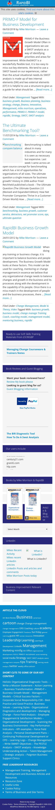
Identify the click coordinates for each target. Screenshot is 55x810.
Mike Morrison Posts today (22, 575)
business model (11, 313)
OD (24, 650)
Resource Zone (13, 781)
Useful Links (12, 784)
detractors (16, 214)
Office (29, 650)
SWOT (24, 115)
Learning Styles (21, 707)
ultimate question (12, 218)
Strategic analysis (14, 754)
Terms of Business (20, 804)
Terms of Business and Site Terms (24, 792)
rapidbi (6, 115)
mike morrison (25, 108)
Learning (27, 640)
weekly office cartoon (26, 666)
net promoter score (33, 214)
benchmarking (10, 210)
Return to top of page (27, 802)
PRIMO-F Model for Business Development (23, 21)
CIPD (21, 628)
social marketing (41, 654)
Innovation (35, 104)
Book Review (11, 618)
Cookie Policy (12, 788)
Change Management (27, 305)
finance (25, 104)
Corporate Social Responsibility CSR (23, 700)
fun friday (36, 632)
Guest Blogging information (22, 389)
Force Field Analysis (25, 714)
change (16, 104)
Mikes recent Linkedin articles (14, 561)
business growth (11, 101)
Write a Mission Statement (17, 685)
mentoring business (13, 320)
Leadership (12, 640)
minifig (18, 650)
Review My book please (20, 381)
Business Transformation (19, 689)
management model (39, 316)
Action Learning (43, 685)
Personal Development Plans (30, 732)
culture (36, 628)
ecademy (46, 628)
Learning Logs (17, 740)
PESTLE (15, 654)
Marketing (8, 650)
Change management (36, 623)
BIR (4, 618)
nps (46, 214)
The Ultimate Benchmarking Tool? (21, 128)
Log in (42, 807)
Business (24, 617)
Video (14, 309)
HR (17, 635)
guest (12, 635)
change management (11, 628)
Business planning (30, 101)
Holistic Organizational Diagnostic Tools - (26, 681)
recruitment (30, 654)
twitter (13, 666)
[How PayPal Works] (27, 404)
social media (9, 657)
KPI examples (24, 729)
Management (23, 97)
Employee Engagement (13, 632)
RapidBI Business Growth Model (25, 230)
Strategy (15, 115)
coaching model (18, 316)
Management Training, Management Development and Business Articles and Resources (27, 774)
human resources (26, 636)
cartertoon (37, 618)
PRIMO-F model (36, 111)
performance (9, 111)
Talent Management (41, 751)
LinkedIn (18, 646)
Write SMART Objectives (18, 743)
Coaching (28, 628)
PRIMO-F (22, 111)
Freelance (27, 632)
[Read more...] (44, 89)
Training (31, 662)
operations (40, 108)
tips (22, 662)
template (16, 662)
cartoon (9, 622)
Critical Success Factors (26, 696)
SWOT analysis (36, 115)
